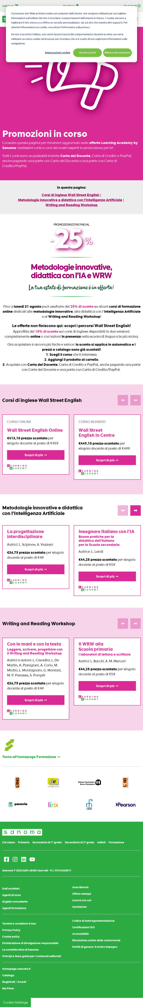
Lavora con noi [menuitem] (81, 900)
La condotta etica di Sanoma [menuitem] (20, 949)
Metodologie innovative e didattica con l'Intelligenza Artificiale (70, 200)
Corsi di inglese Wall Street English (70, 195)
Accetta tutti (87, 52)
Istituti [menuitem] (101, 842)
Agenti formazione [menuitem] (14, 908)
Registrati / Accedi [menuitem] (14, 982)
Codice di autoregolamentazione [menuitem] (93, 920)
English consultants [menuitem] (15, 901)
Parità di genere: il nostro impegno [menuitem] (94, 947)
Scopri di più (34, 455)
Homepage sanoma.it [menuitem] (16, 968)
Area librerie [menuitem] (80, 887)
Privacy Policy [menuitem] (11, 930)
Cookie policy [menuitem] (11, 936)
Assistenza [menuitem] (79, 906)
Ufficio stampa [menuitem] (81, 893)
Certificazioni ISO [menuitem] (83, 927)
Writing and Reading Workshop (71, 205)
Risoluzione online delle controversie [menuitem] (96, 940)
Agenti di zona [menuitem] (11, 895)
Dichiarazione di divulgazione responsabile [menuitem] (30, 943)
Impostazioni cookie (57, 52)
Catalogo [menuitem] (8, 975)
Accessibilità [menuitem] (80, 933)
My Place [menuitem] (8, 988)
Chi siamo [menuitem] (8, 842)
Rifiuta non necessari (117, 52)
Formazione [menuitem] (116, 842)
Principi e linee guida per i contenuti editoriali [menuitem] (31, 956)
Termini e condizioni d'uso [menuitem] (19, 923)
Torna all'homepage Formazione (29, 757)
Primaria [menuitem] (23, 842)
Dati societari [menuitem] (11, 888)
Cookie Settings (15, 1002)
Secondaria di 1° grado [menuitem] (47, 842)
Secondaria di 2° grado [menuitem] (79, 842)
